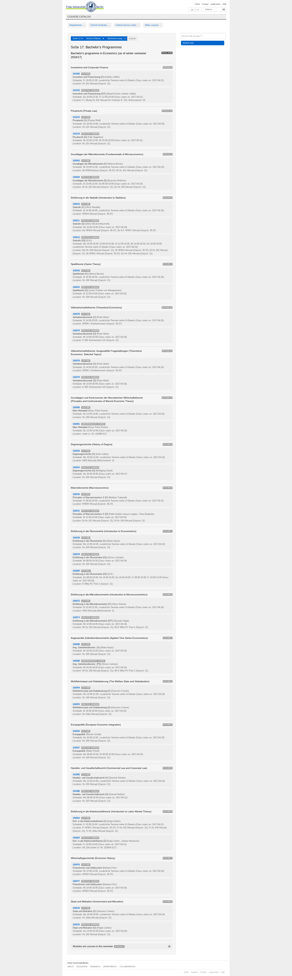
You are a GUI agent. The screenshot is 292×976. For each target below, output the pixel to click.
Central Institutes (99, 25)
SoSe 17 (77, 39)
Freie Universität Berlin (77, 963)
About (70, 967)
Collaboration (127, 967)
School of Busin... (94, 39)
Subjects (208, 9)
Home (197, 4)
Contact (205, 4)
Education (82, 967)
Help (224, 4)
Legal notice (215, 4)
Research (95, 967)
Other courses (152, 25)
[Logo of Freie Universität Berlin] (85, 7)
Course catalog (79, 16)
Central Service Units (126, 25)
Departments (76, 25)
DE (192, 10)
